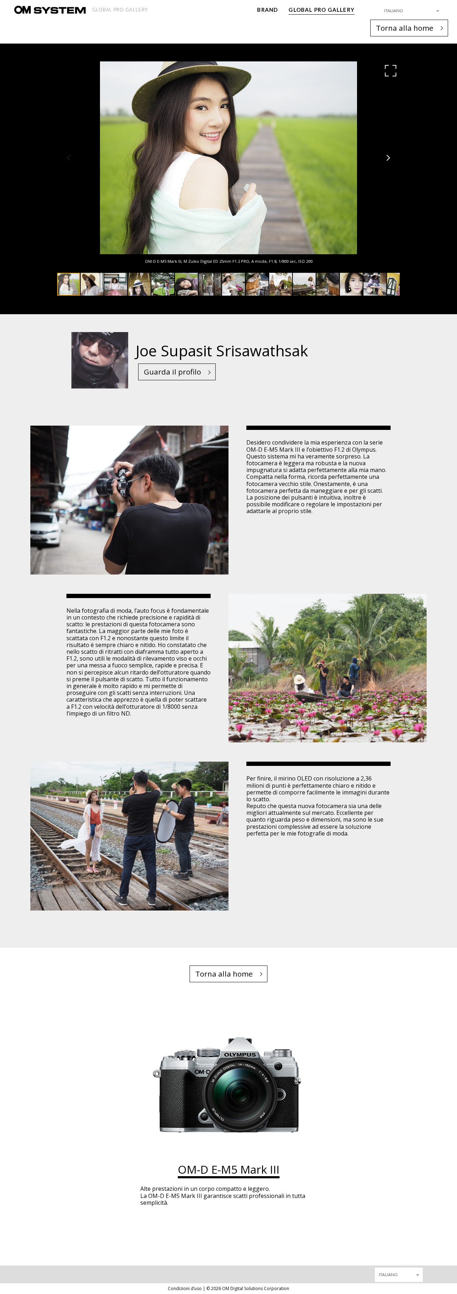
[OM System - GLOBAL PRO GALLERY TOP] (50, 10)
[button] (390, 70)
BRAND (267, 9)
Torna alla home (404, 28)
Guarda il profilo (172, 372)
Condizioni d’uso (185, 1288)
